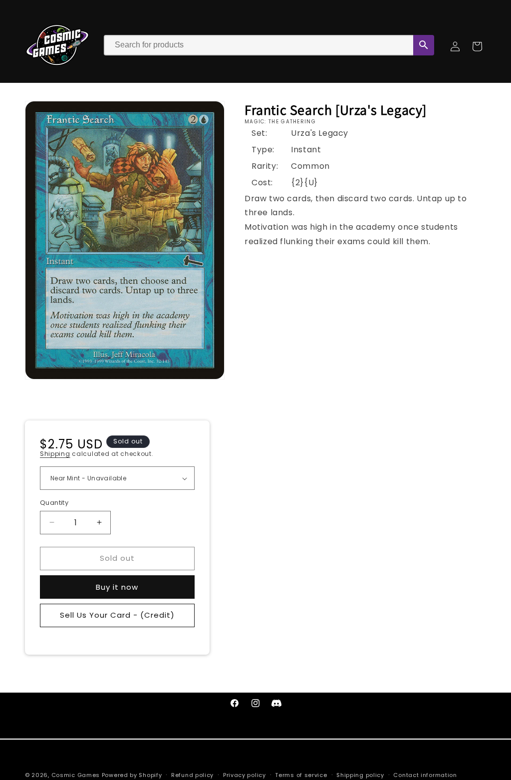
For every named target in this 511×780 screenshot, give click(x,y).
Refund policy (192, 775)
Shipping (55, 453)
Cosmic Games (75, 775)
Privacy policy (244, 775)
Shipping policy (360, 775)
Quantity (54, 502)
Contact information (425, 775)
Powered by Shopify (132, 775)
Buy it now (117, 587)
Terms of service (301, 775)
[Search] (423, 45)
